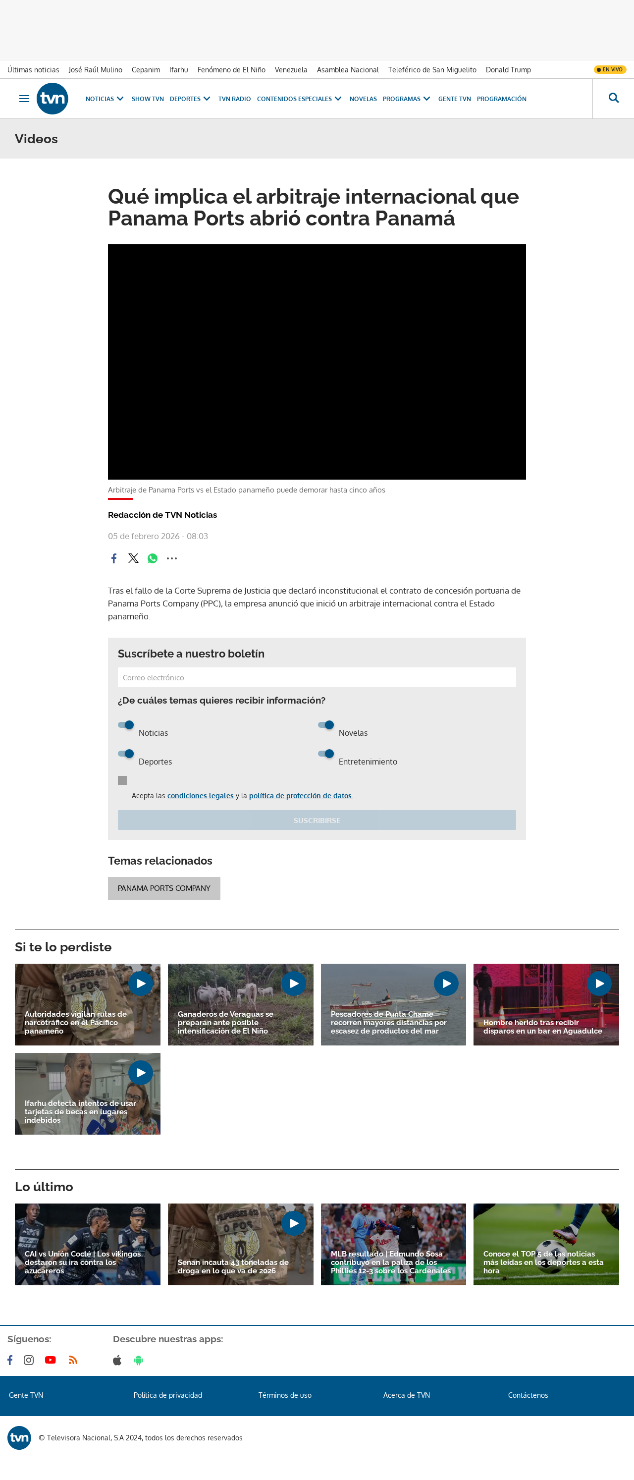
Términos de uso (285, 1395)
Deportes (185, 99)
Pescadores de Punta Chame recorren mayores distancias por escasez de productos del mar (389, 1023)
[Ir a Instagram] (31, 1360)
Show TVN (148, 99)
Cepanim (146, 69)
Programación (502, 99)
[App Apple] (119, 1360)
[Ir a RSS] (75, 1360)
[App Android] (141, 1360)
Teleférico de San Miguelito (432, 69)
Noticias (100, 99)
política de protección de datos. (301, 795)
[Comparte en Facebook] (114, 558)
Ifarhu (178, 69)
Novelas (363, 99)
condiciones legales (200, 795)
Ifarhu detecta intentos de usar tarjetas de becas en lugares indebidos (80, 1112)
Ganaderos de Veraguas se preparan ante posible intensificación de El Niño (225, 1023)
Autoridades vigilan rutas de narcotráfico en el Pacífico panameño (76, 1023)
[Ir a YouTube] (52, 1360)
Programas (402, 99)
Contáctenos (528, 1395)
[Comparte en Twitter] (133, 558)
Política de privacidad (168, 1395)
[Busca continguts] (613, 98)
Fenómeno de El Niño (231, 69)
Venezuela (291, 69)
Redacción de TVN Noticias (162, 515)
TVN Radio (234, 99)
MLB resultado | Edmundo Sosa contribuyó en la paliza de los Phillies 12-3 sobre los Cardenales (391, 1262)
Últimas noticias (33, 69)
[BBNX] (19, 1438)
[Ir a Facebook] (11, 1360)
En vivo (613, 69)
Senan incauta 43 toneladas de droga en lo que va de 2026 (233, 1267)
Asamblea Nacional (348, 69)
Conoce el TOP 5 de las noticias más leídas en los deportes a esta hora (543, 1262)
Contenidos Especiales (294, 99)
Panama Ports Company (164, 888)
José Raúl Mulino (95, 69)
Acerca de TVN (406, 1395)
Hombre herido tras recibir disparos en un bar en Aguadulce (542, 1027)
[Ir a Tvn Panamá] (52, 98)
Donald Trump (508, 69)
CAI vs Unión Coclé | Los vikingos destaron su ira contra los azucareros (83, 1262)
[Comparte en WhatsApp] (152, 558)
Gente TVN (454, 99)
